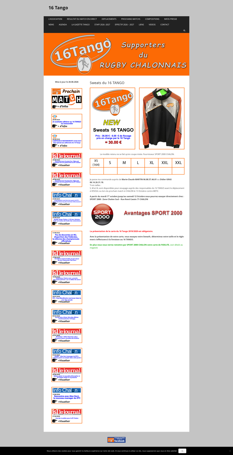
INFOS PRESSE (170, 19)
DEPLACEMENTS (109, 19)
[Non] (230, 451)
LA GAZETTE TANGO (81, 24)
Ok (182, 451)
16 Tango (58, 7)
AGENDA (63, 24)
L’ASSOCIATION (55, 19)
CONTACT (164, 24)
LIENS (141, 24)
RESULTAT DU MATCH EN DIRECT (82, 19)
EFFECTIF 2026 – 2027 (124, 24)
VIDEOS (152, 24)
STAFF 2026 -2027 (102, 24)
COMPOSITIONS (152, 19)
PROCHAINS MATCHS (130, 19)
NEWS (51, 24)
